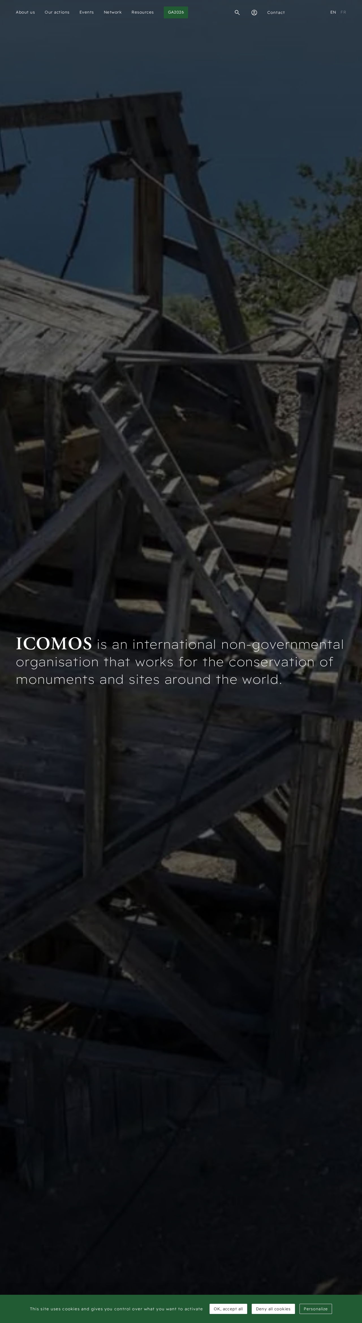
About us (25, 12)
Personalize (316, 1308)
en (333, 12)
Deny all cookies (273, 1308)
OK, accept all (228, 1308)
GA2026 (176, 12)
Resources (143, 12)
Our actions (57, 12)
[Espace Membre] (254, 12)
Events (86, 12)
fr (343, 12)
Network (113, 12)
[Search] (237, 12)
